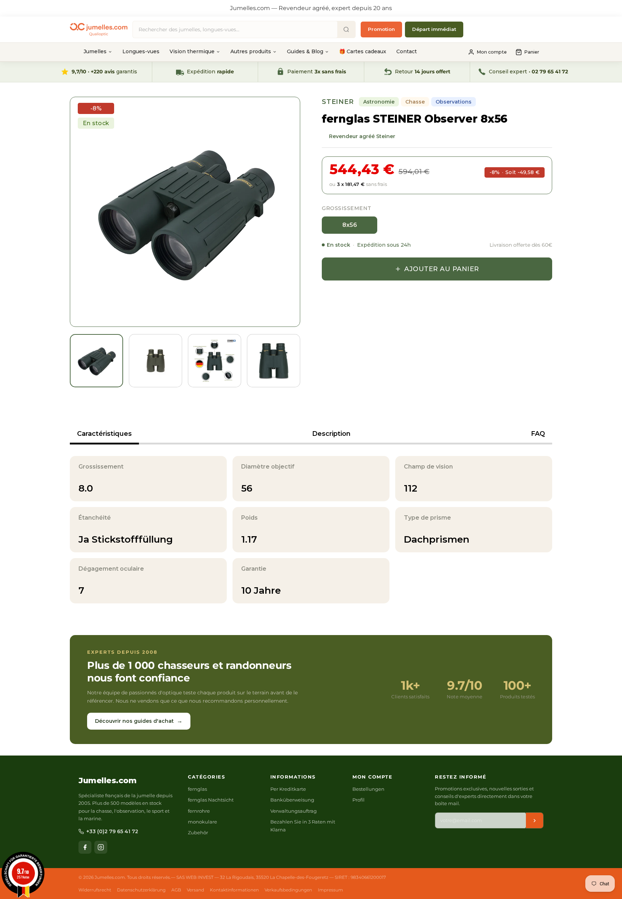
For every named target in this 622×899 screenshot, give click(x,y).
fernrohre (199, 811)
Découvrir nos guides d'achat (138, 720)
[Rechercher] (346, 29)
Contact (406, 51)
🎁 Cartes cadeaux (362, 51)
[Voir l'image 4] (273, 360)
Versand (195, 890)
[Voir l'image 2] (155, 360)
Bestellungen (368, 789)
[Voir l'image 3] (214, 360)
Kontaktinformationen (234, 890)
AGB (176, 890)
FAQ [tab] (538, 434)
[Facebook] (84, 847)
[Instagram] (100, 847)
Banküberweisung (292, 800)
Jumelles (95, 51)
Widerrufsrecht (94, 890)
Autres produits (250, 51)
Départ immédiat (434, 29)
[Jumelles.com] (98, 29)
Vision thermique (192, 51)
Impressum (330, 890)
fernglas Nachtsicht (211, 800)
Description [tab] (331, 434)
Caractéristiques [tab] (104, 434)
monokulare (202, 822)
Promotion (381, 29)
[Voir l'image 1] (96, 360)
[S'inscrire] (534, 820)
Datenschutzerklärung (141, 890)
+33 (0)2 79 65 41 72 (112, 831)
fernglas (197, 789)
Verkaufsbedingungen (288, 890)
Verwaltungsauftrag (293, 811)
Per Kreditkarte (288, 789)
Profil (358, 800)
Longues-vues (140, 51)
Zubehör (198, 832)
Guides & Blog (305, 51)
